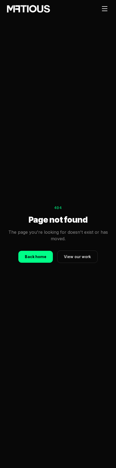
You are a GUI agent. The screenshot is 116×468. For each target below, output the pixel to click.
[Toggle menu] (105, 8)
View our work (77, 256)
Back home (35, 256)
